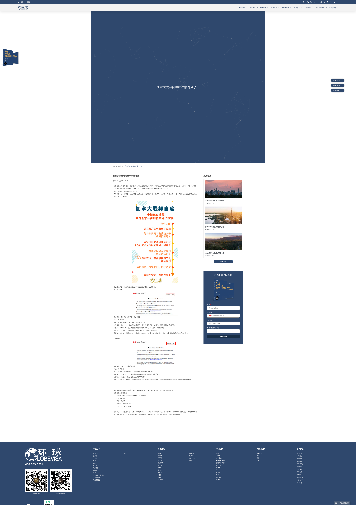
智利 (217, 470)
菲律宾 (95, 470)
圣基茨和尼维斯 (220, 460)
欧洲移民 (263, 8)
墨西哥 (218, 479)
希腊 (159, 453)
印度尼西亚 (96, 480)
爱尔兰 (160, 472)
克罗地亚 (191, 453)
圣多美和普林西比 (98, 475)
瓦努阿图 (259, 453)
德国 (159, 477)
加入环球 (299, 483)
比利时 (191, 460)
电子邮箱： (210, 320)
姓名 (208, 305)
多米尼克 (218, 458)
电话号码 (210, 312)
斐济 (258, 460)
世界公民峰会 (320, 8)
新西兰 (259, 455)
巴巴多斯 (218, 477)
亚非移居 (253, 8)
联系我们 (299, 474)
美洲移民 (274, 8)
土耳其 (95, 458)
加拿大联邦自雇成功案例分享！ (215, 200)
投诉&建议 (300, 477)
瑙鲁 (258, 458)
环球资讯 (308, 8)
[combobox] (210, 315)
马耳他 (160, 458)
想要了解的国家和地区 (213, 328)
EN (335, 2)
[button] (112, 453)
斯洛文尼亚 (192, 458)
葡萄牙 (160, 455)
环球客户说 (300, 464)
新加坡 (95, 456)
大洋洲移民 (285, 8)
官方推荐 (299, 461)
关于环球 (242, 8)
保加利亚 (160, 479)
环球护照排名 (333, 8)
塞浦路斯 (160, 463)
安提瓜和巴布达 (220, 463)
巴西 (217, 475)
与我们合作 (300, 480)
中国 (94, 453)
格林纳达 (218, 467)
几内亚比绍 (96, 477)
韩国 (94, 460)
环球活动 (299, 469)
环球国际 (299, 456)
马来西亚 (95, 468)
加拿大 (218, 455)
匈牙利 (160, 460)
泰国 (94, 472)
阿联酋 (95, 465)
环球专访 (299, 458)
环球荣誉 (299, 466)
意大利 (160, 470)
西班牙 (160, 465)
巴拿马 (218, 472)
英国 (159, 467)
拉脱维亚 (191, 455)
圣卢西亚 (218, 465)
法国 (159, 475)
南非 (125, 453)
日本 (94, 463)
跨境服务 (297, 8)
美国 (217, 453)
